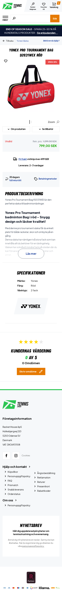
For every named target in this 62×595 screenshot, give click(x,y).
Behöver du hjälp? (51, 41)
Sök (55, 18)
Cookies (26, 455)
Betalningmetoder (48, 179)
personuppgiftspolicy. (33, 546)
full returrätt (15, 180)
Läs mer (31, 253)
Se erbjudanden (47, 32)
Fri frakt (23, 159)
